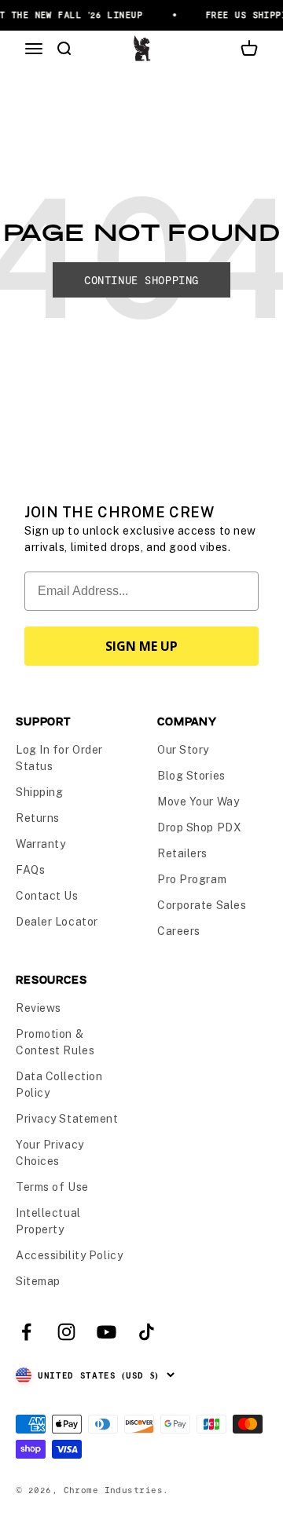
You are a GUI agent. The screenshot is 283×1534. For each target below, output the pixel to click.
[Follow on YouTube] (106, 1331)
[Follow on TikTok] (146, 1331)
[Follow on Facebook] (26, 1331)
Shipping (39, 792)
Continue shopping (141, 280)
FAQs (30, 870)
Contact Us (47, 895)
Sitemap (38, 1281)
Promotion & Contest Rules (55, 1042)
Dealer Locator (57, 921)
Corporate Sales (201, 905)
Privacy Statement (67, 1118)
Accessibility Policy (69, 1255)
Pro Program (191, 879)
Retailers (182, 853)
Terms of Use (52, 1187)
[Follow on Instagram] (66, 1331)
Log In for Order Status (59, 757)
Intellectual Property (48, 1221)
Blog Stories (191, 775)
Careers (178, 931)
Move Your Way (198, 801)
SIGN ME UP (141, 646)
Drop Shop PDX (199, 827)
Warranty (40, 844)
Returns (38, 818)
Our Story (183, 749)
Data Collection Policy (59, 1084)
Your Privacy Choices (50, 1152)
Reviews (38, 1008)
